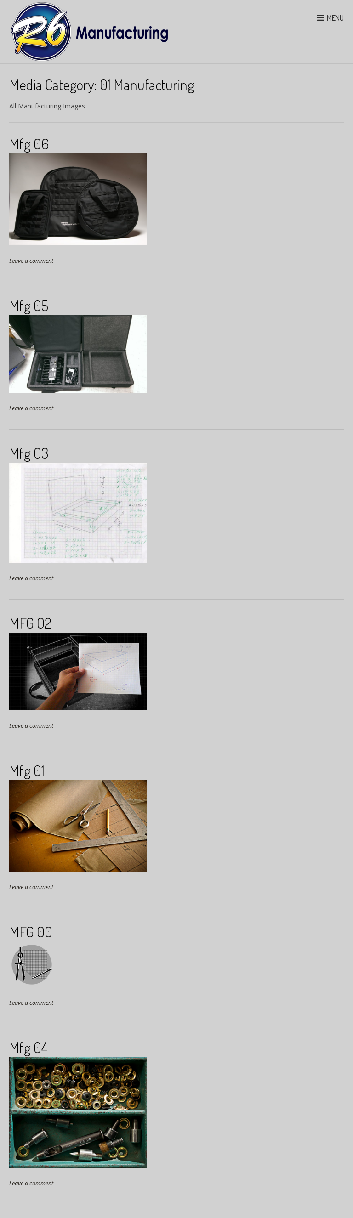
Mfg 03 (28, 452)
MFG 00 (30, 931)
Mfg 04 (28, 1047)
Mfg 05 (28, 305)
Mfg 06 (29, 143)
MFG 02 (30, 622)
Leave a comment (31, 261)
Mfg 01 (27, 770)
